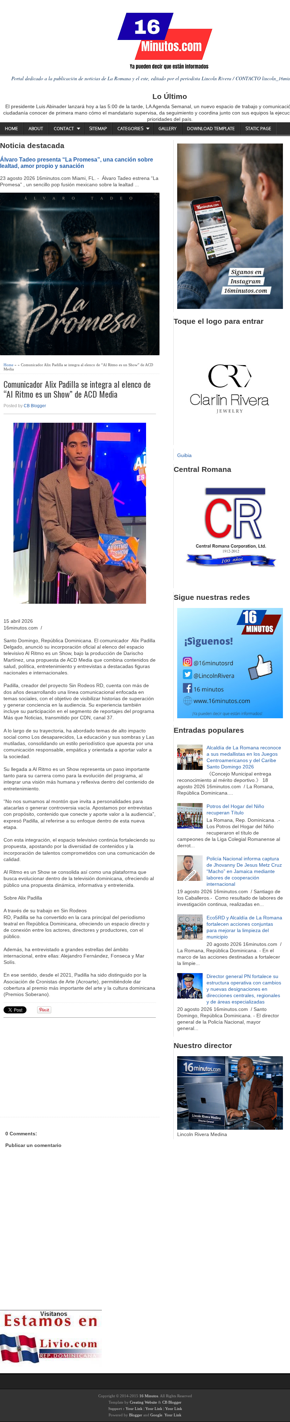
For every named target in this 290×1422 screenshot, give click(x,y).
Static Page (258, 128)
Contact (64, 128)
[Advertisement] (58, 1066)
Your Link (134, 1408)
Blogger (135, 1415)
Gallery (167, 128)
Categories (130, 128)
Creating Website (143, 1402)
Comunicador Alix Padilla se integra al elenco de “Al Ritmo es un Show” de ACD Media (77, 389)
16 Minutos (148, 1396)
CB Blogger (35, 405)
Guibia (184, 455)
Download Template (211, 128)
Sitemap (98, 128)
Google (156, 1415)
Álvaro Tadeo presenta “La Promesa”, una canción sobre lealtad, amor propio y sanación (76, 162)
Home (11, 128)
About (36, 128)
